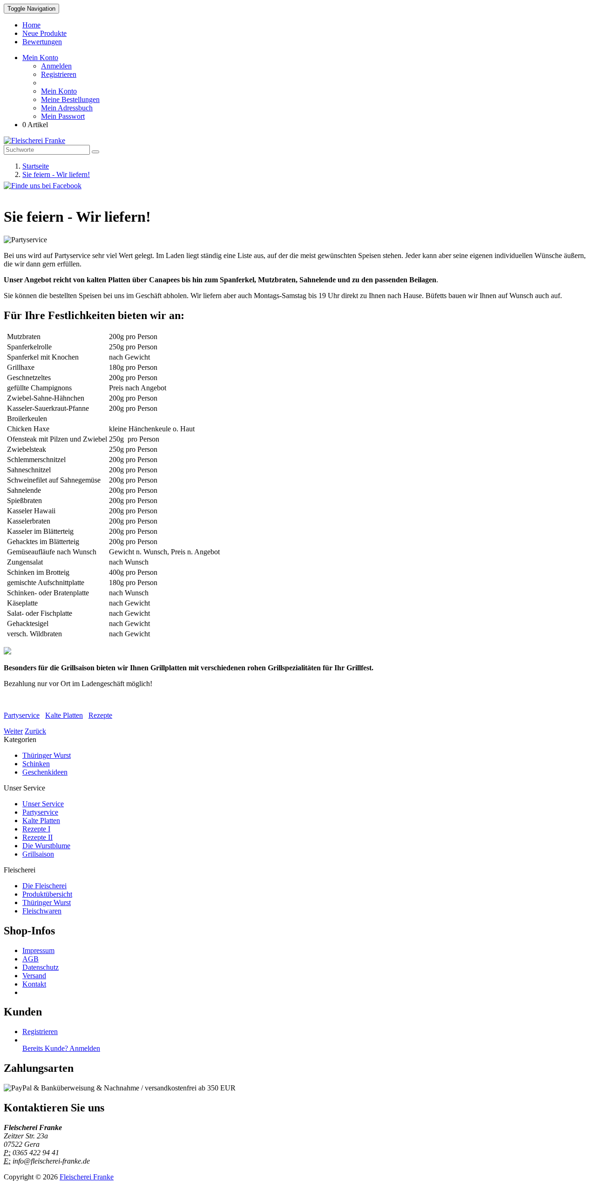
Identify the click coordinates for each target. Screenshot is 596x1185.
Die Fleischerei (44, 886)
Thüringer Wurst (46, 755)
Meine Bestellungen (70, 99)
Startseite (35, 166)
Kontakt (34, 984)
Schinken (36, 764)
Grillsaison (38, 854)
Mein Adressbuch (67, 108)
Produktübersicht (47, 894)
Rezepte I (36, 829)
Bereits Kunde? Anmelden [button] (61, 1048)
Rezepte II (37, 837)
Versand (34, 976)
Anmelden (56, 66)
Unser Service (43, 804)
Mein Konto (59, 91)
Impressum (38, 950)
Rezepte (100, 715)
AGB (30, 959)
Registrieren (58, 74)
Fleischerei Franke (87, 1177)
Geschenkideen (45, 772)
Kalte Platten (64, 715)
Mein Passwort (63, 116)
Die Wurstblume (46, 846)
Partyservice (22, 715)
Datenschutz (40, 967)
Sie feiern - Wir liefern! (56, 174)
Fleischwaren (41, 911)
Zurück (35, 731)
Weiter (13, 731)
